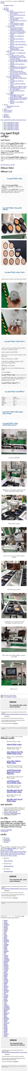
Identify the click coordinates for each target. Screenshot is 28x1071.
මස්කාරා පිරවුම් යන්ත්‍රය (14, 744)
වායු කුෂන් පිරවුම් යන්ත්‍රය (17, 24)
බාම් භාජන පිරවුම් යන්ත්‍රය (16, 852)
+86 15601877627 (8, 871)
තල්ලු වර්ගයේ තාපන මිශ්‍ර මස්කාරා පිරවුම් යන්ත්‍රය (16, 28)
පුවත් (5, 109)
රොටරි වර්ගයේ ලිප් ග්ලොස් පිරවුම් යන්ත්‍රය (17, 13)
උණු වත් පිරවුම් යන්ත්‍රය (10, 697)
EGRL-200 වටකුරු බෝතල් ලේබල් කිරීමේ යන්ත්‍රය (17, 95)
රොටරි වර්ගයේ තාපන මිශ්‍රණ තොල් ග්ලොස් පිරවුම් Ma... (14, 771)
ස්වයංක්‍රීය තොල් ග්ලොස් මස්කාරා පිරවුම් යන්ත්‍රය (14, 791)
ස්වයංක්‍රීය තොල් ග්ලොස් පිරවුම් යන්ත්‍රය (14, 800)
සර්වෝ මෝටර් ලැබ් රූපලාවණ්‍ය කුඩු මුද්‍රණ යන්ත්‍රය (18, 74)
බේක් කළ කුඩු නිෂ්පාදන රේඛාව (18, 60)
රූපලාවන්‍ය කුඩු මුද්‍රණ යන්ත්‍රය (17, 854)
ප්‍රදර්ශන (9, 107)
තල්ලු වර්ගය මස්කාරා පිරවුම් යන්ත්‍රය (14, 762)
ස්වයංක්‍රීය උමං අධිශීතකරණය (18, 52)
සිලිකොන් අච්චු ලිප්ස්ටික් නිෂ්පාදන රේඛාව (16, 48)
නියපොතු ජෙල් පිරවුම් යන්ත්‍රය (9, 855)
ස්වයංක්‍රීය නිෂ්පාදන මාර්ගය (14, 76)
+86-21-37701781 (8, 861)
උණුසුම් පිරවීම (11, 26)
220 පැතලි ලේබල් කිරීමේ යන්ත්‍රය (18, 97)
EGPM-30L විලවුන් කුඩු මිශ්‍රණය (18, 67)
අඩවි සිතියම (10, 850)
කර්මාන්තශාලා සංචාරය (13, 106)
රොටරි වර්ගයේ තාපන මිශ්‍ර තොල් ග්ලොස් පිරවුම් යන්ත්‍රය (18, 31)
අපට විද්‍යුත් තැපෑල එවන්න (8, 164)
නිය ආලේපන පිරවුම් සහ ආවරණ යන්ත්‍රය (16, 18)
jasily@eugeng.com (8, 866)
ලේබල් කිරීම (10, 93)
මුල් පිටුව (6, 8)
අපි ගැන (6, 104)
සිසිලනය (9, 51)
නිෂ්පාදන (6, 9)
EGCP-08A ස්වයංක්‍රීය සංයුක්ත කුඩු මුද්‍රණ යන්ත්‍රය (18, 57)
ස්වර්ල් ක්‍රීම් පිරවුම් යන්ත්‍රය (17, 23)
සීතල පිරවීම (10, 10)
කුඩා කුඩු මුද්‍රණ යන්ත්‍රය (10, 695)
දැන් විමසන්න (4, 831)
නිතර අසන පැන (8, 110)
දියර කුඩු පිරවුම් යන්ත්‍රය (7, 851)
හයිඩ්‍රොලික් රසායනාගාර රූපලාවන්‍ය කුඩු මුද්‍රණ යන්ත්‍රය (18, 71)
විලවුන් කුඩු (10, 54)
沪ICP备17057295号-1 (11, 848)
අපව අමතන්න (8, 111)
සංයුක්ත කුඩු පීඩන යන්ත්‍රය (17, 55)
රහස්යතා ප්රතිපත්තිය (6, 829)
